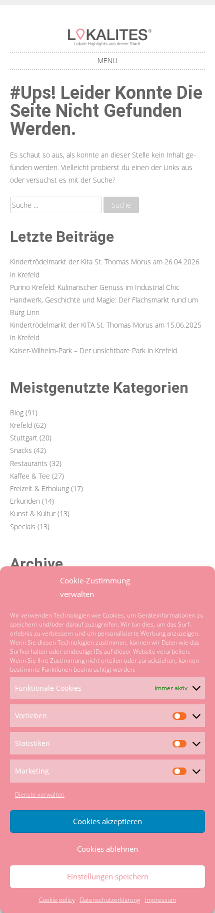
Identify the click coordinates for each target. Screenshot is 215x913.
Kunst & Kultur (33, 513)
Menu (108, 60)
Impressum (160, 899)
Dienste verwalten (39, 794)
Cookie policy (57, 899)
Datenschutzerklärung (110, 899)
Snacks (21, 450)
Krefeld (21, 425)
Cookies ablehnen (107, 849)
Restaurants (29, 463)
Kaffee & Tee (30, 476)
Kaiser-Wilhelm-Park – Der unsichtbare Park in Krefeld (93, 350)
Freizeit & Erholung (39, 488)
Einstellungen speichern (107, 876)
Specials (23, 526)
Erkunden (25, 501)
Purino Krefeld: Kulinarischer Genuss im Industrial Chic (95, 287)
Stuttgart (24, 437)
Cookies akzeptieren (107, 821)
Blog (17, 412)
